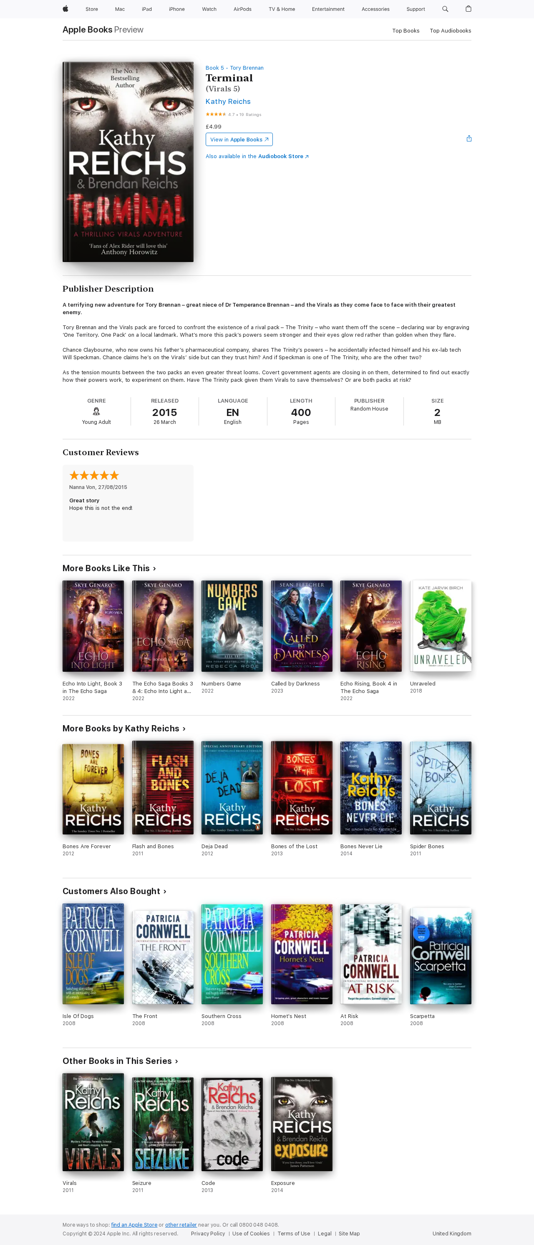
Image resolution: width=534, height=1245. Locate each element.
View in (236, 139)
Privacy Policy (208, 1234)
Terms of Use (294, 1234)
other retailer (181, 1225)
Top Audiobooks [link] (450, 31)
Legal (324, 1234)
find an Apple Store (134, 1225)
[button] (445, 9)
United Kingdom (452, 1234)
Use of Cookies (251, 1234)
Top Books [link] (406, 31)
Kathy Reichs (228, 101)
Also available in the (254, 156)
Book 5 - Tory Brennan (235, 68)
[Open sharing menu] (469, 139)
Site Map (349, 1234)
